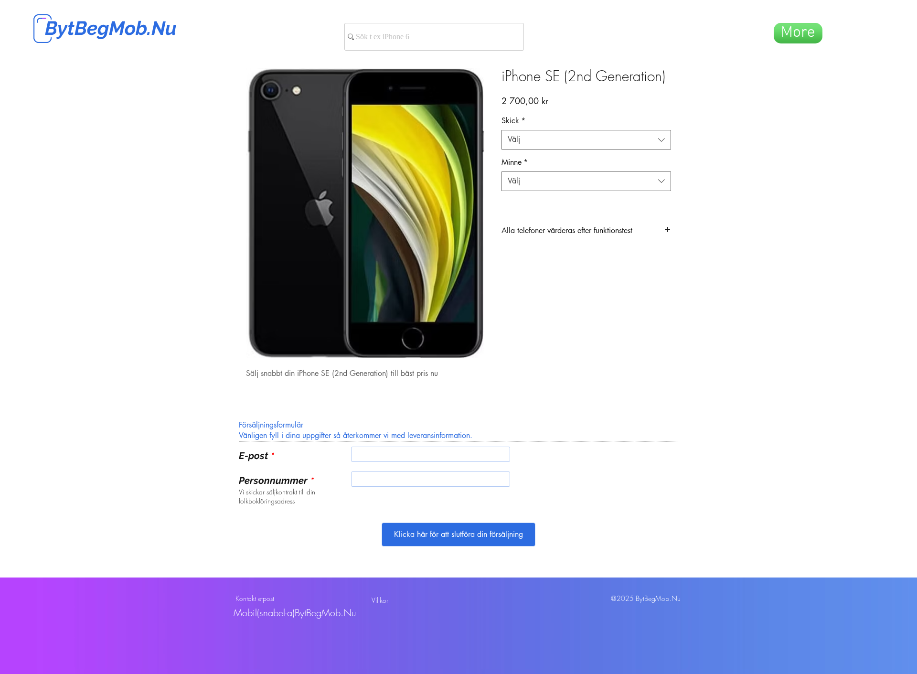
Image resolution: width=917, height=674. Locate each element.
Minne (514, 162)
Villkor (380, 600)
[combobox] (586, 139)
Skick (513, 121)
